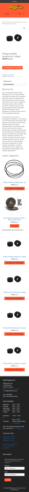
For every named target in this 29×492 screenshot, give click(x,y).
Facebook (6, 448)
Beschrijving (7, 81)
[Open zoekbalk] (24, 14)
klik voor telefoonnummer (12, 389)
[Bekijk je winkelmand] (20, 14)
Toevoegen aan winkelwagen (12, 67)
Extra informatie (9, 84)
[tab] (14, 81)
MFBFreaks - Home (9, 437)
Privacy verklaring (8, 446)
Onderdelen (10, 22)
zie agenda (15, 423)
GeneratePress (15, 489)
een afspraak (17, 428)
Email (6, 472)
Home (4, 22)
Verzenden (7, 479)
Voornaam (7, 465)
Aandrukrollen (18, 22)
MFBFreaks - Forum (9, 438)
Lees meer (14, 226)
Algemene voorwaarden (10, 444)
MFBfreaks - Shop (8, 440)
